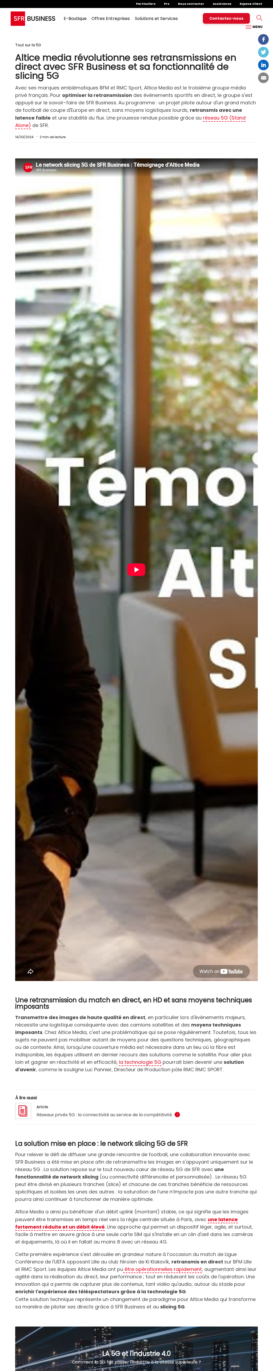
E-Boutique (75, 18)
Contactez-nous (226, 18)
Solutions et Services (156, 18)
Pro (167, 4)
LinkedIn (263, 65)
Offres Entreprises (110, 18)
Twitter (263, 52)
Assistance (222, 4)
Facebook (263, 39)
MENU (257, 26)
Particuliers (146, 4)
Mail (263, 77)
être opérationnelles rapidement (162, 1269)
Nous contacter (191, 4)
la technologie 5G (140, 1062)
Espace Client (251, 4)
